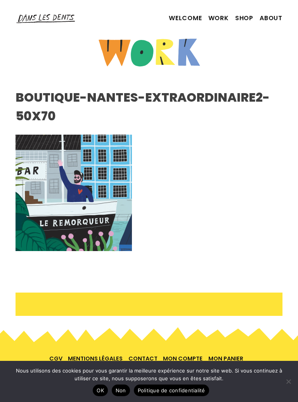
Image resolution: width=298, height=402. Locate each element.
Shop (244, 18)
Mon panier (225, 358)
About (271, 18)
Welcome (185, 18)
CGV (55, 358)
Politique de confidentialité (171, 390)
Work (218, 18)
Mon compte (183, 358)
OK (100, 390)
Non (121, 390)
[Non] (288, 381)
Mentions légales (95, 358)
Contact (143, 358)
